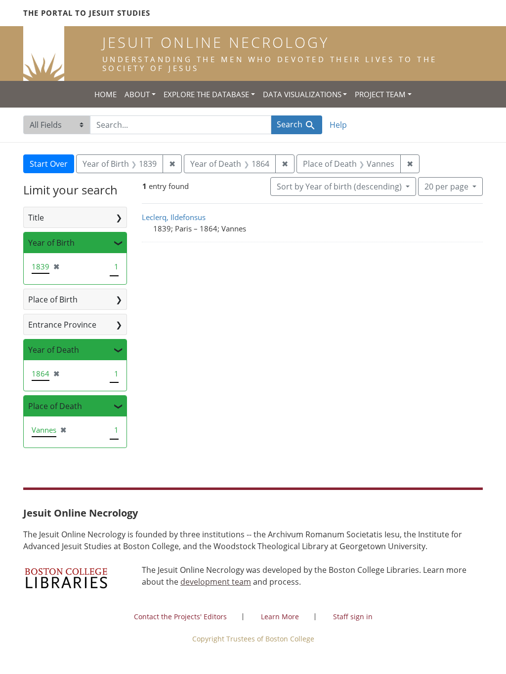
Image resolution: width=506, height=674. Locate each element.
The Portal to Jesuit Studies (86, 13)
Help (338, 124)
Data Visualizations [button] (302, 94)
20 (446, 186)
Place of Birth (53, 299)
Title (36, 217)
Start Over (49, 163)
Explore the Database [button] (206, 94)
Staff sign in (353, 616)
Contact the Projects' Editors (180, 616)
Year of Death (53, 349)
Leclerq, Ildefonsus (174, 217)
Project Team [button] (380, 94)
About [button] (137, 94)
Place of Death (55, 406)
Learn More (280, 616)
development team (215, 581)
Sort (339, 186)
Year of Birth (51, 242)
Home (105, 94)
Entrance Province (62, 324)
